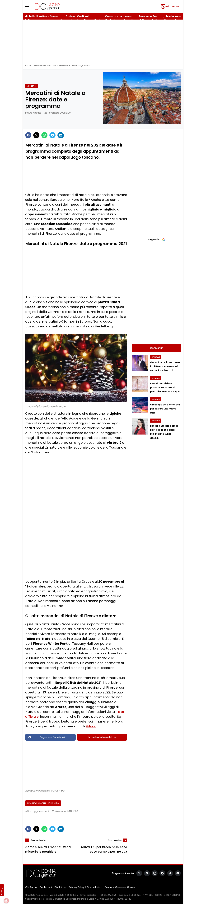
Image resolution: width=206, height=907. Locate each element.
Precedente (38, 840)
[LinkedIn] (60, 135)
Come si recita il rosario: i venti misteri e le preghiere (48, 849)
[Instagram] (155, 873)
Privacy (2, 891)
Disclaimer (60, 887)
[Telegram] (52, 135)
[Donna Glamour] (47, 6)
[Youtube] (178, 873)
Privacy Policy (76, 887)
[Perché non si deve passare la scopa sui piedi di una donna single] (140, 384)
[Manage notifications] (6, 900)
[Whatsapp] (44, 135)
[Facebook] (28, 135)
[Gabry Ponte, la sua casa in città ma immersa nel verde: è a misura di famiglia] (140, 363)
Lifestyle (37, 65)
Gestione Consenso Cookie (119, 887)
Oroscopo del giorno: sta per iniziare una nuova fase (165, 408)
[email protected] (88, 895)
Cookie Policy (94, 887)
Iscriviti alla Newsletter (102, 737)
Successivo (115, 840)
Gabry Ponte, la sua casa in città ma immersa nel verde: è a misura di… (165, 366)
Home (28, 65)
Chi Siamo (31, 887)
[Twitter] (36, 135)
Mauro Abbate (33, 112)
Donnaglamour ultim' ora (43, 803)
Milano (91, 726)
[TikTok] (170, 873)
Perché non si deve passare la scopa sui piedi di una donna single (165, 387)
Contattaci (45, 887)
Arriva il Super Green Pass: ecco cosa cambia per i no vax (104, 849)
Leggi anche (156, 348)
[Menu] (29, 6)
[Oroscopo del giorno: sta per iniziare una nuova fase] (140, 405)
